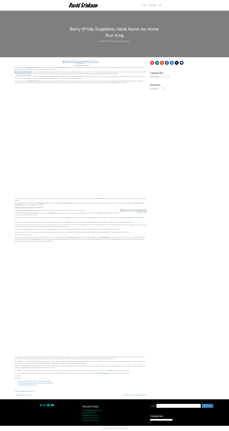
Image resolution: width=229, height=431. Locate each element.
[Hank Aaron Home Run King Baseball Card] (134, 210)
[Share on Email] (152, 63)
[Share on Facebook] (167, 63)
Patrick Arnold (33, 81)
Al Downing (72, 237)
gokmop (29, 75)
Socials (143, 5)
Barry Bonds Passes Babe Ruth (27, 385)
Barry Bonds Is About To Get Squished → (135, 395)
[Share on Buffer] (177, 63)
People (28, 391)
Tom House (35, 239)
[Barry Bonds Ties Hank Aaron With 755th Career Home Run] (80, 61)
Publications (153, 5)
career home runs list (110, 203)
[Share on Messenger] (172, 63)
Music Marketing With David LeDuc (92, 410)
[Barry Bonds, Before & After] (23, 72)
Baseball (22, 391)
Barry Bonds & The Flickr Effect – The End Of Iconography (35, 381)
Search (153, 406)
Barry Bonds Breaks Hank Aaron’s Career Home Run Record (35, 383)
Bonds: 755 (81, 63)
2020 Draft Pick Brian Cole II (90, 418)
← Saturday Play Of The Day (23, 395)
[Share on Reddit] (162, 63)
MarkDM (87, 65)
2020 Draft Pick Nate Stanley (90, 420)
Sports (32, 391)
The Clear (78, 81)
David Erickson (114, 41)
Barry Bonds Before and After (23, 74)
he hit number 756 (26, 69)
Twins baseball (121, 76)
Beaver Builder (123, 428)
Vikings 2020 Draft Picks (89, 412)
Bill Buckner (106, 237)
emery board (134, 76)
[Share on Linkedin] (157, 63)
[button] (207, 406)
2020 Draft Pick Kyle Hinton (90, 415)
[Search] (159, 5)
